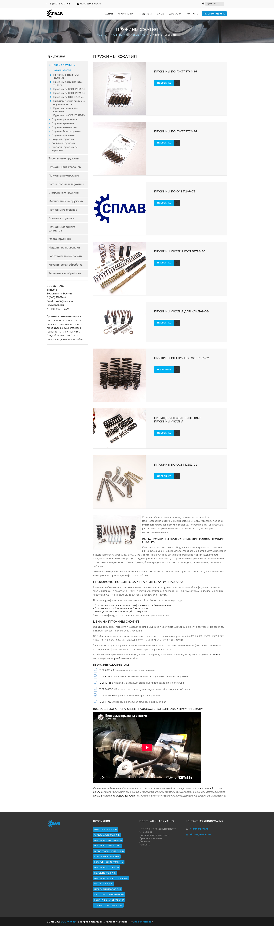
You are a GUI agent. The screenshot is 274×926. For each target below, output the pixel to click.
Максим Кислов (142, 921)
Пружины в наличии (150, 838)
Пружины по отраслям (64, 175)
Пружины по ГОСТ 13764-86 (69, 89)
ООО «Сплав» (69, 921)
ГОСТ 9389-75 (105, 676)
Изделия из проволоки (64, 247)
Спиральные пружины (64, 192)
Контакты (212, 654)
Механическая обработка (65, 264)
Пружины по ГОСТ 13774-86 (69, 93)
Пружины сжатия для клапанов (65, 110)
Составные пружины (63, 143)
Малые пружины (60, 239)
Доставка (144, 841)
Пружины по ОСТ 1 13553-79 (69, 115)
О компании (146, 832)
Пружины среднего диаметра (111, 878)
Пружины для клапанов (65, 167)
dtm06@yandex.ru (90, 3)
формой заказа (119, 658)
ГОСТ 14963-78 (106, 701)
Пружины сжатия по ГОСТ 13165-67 (68, 84)
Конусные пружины (63, 139)
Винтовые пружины (139, 35)
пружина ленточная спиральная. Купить (115, 795)
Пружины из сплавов (63, 209)
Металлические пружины (66, 201)
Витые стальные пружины (66, 184)
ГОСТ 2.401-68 (106, 669)
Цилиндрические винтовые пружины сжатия (69, 103)
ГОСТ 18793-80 (106, 695)
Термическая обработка (65, 273)
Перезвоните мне (214, 14)
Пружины (117, 35)
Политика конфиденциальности (157, 828)
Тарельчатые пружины (64, 158)
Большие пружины (62, 218)
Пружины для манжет (64, 135)
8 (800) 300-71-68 (60, 3)
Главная (102, 35)
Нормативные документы (154, 835)
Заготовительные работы (65, 256)
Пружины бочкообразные (66, 131)
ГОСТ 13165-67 (106, 682)
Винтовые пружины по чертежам (65, 149)
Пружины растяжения (64, 119)
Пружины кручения (63, 123)
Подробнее (164, 83)
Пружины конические (64, 127)
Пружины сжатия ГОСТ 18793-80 (66, 76)
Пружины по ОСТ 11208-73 (68, 97)
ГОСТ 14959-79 (106, 688)
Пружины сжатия (61, 70)
